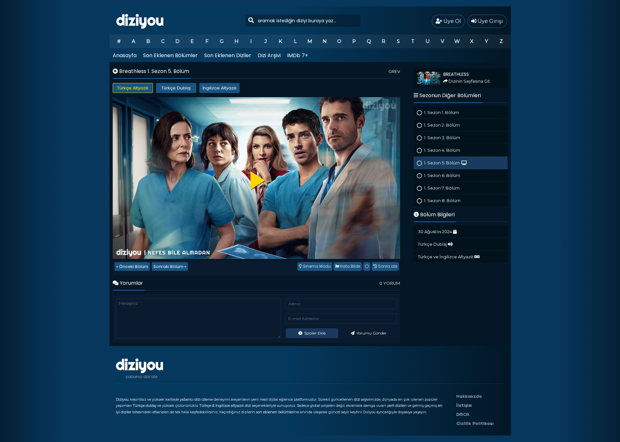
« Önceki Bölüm (132, 266)
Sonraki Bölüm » (169, 266)
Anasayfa (125, 55)
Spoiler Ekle (314, 333)
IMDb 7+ (297, 55)
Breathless (423, 71)
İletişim (464, 405)
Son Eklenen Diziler (227, 55)
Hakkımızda (469, 396)
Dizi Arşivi (269, 55)
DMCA (462, 414)
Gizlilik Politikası (475, 423)
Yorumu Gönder (371, 333)
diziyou (140, 20)
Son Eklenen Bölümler (170, 55)
